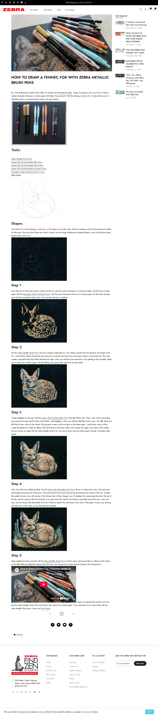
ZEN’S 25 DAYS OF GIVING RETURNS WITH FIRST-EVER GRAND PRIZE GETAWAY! (136, 37)
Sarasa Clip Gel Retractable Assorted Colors (28, 168)
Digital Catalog (75, 670)
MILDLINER (50, 674)
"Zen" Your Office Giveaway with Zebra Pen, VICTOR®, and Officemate (135, 79)
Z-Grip (48, 666)
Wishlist (95, 666)
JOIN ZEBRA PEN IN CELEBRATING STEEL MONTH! (135, 64)
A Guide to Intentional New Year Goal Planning (136, 23)
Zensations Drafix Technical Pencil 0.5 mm (27, 172)
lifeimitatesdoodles (65, 92)
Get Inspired (47, 10)
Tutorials (19, 634)
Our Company (69, 10)
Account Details (98, 662)
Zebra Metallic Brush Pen (28, 352)
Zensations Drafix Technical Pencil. (36, 294)
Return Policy (74, 682)
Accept (149, 712)
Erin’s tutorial (45, 608)
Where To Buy (75, 674)
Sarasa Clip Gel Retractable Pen (54, 418)
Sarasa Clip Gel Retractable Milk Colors (26, 162)
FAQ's (71, 678)
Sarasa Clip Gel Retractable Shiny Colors (27, 165)
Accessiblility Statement (78, 686)
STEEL (48, 662)
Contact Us (73, 666)
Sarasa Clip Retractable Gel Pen (60, 489)
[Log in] (145, 10)
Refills (48, 682)
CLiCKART (50, 678)
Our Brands (34, 10)
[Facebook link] (52, 625)
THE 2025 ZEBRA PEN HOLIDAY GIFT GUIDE (135, 51)
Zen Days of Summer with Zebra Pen (134, 93)
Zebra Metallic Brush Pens (21, 159)
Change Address (99, 670)
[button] (141, 10)
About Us (72, 662)
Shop (59, 10)
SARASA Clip (51, 670)
